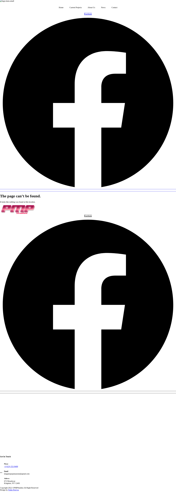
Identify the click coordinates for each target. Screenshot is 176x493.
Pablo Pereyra (13, 490)
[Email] (1, 471)
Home (61, 7)
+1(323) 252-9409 (11, 466)
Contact (114, 7)
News (103, 7)
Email (6, 471)
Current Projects (75, 7)
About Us (91, 7)
